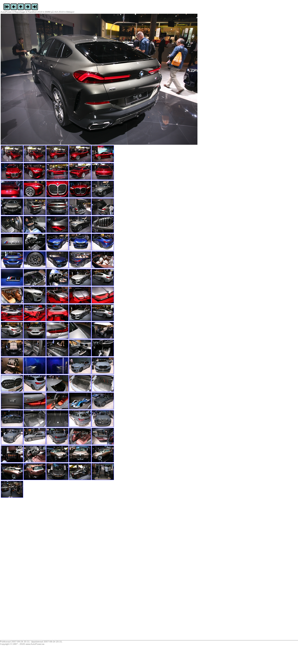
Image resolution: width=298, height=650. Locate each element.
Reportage (19, 12)
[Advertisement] (27, 570)
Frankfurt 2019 (35, 12)
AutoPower (6, 12)
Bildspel (70, 12)
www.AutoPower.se (35, 644)
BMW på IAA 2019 (54, 12)
